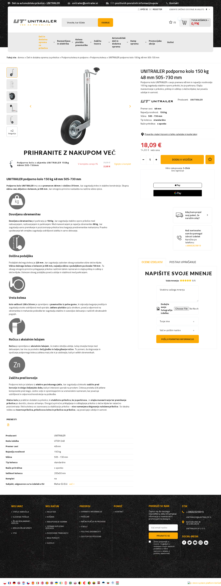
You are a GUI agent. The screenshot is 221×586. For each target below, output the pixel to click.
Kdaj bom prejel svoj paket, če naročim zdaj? (193, 215)
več (71, 484)
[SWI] (84, 582)
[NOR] (51, 582)
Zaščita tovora (97, 42)
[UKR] (56, 582)
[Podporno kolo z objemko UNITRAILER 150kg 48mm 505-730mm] (10, 164)
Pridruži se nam (159, 506)
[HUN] (117, 582)
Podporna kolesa (98, 57)
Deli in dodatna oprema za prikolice (43, 42)
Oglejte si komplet (122, 164)
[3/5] (185, 280)
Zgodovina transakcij (57, 533)
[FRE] (9, 582)
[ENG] (19, 582)
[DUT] (23, 582)
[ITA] (37, 582)
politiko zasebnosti (91, 532)
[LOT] (98, 582)
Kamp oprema (134, 42)
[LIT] (94, 582)
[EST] (103, 582)
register (157, 9)
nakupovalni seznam (57, 522)
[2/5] (183, 280)
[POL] (4, 582)
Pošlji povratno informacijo (177, 339)
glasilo (50, 543)
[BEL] (79, 582)
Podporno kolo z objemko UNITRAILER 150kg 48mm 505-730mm (43, 164)
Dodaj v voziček (182, 159)
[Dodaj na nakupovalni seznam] (210, 159)
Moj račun (52, 506)
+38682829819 (193, 245)
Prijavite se (163, 535)
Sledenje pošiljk (21, 517)
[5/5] (190, 280)
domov (21, 57)
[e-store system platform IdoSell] (204, 582)
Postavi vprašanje (182, 262)
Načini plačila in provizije (93, 522)
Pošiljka (85, 517)
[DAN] (42, 582)
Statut (84, 527)
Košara (50, 517)
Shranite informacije (91, 512)
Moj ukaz (17, 506)
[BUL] (108, 582)
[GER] (14, 582)
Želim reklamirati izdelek (20, 522)
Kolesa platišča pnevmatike (81, 42)
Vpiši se (144, 9)
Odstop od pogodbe (91, 536)
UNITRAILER (196, 99)
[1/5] (181, 280)
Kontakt (174, 3)
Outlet (170, 42)
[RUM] (47, 582)
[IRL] (61, 582)
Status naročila (21, 512)
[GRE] (112, 582)
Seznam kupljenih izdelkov (54, 527)
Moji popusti (53, 538)
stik (15, 533)
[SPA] (33, 582)
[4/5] (188, 280)
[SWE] (70, 582)
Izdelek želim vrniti (22, 528)
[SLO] (75, 582)
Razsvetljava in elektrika (63, 42)
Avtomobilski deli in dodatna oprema (119, 42)
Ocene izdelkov (152, 262)
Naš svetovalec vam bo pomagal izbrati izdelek (193, 238)
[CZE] (28, 582)
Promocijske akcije (155, 42)
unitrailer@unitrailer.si (85, 3)
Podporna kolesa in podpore (74, 57)
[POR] (89, 582)
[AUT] (65, 582)
